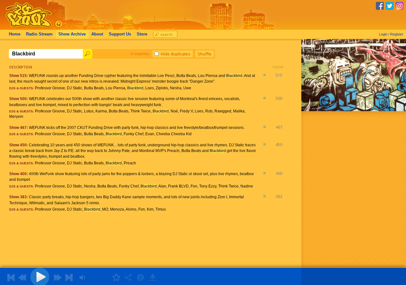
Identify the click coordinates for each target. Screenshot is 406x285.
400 (279, 173)
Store (142, 34)
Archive (72, 34)
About (97, 34)
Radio (39, 34)
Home (14, 34)
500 (279, 98)
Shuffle (205, 54)
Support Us (120, 34)
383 (279, 196)
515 (279, 75)
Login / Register (391, 34)
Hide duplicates (175, 54)
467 (279, 127)
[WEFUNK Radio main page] (25, 28)
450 (279, 144)
